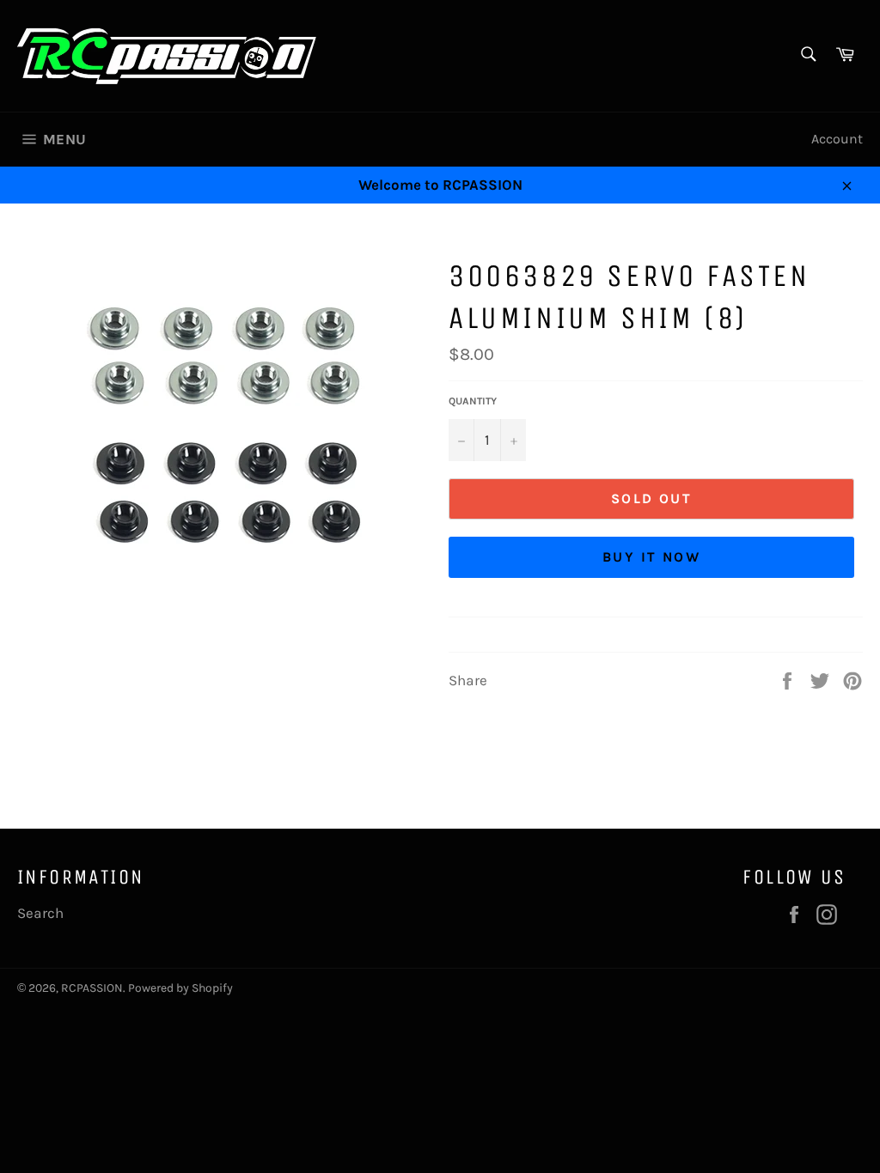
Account (837, 139)
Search (40, 912)
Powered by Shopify (180, 988)
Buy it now (651, 557)
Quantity (473, 401)
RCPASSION (92, 988)
